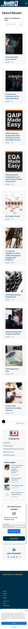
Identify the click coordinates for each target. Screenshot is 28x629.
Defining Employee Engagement (13, 296)
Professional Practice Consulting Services (13, 408)
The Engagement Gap (12, 370)
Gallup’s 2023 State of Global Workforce (17, 493)
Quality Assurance (8, 452)
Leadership (6, 442)
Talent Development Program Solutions (14, 333)
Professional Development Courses (13, 449)
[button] (26, 610)
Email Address (6, 524)
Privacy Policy (14, 627)
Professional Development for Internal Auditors (12, 96)
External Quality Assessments (12, 58)
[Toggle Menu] (26, 3)
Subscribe (14, 538)
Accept (14, 623)
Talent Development (9, 455)
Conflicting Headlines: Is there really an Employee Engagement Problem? (13, 255)
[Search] (21, 24)
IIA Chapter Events (13, 216)
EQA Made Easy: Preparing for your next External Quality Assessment (14, 178)
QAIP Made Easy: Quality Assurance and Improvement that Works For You (13, 136)
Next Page (19, 423)
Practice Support (8, 446)
